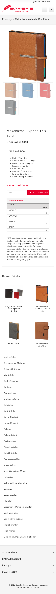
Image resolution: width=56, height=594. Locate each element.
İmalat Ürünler (11, 525)
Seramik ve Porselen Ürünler (18, 507)
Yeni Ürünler (10, 357)
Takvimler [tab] (8, 405)
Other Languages (43, 2)
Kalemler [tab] (8, 429)
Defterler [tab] (8, 387)
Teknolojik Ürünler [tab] (12, 369)
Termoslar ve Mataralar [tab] (15, 363)
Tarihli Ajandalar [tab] (11, 381)
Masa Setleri (10, 465)
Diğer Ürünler (10, 495)
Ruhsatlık (8, 477)
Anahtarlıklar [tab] (10, 393)
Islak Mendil (9, 531)
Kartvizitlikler (10, 441)
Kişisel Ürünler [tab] (11, 447)
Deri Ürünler (10, 411)
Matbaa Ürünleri (12, 399)
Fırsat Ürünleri (11, 423)
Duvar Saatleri (11, 417)
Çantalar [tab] (8, 489)
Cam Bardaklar (11, 513)
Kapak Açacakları (12, 459)
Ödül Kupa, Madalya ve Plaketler (20, 537)
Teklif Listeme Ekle (39, 192)
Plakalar (8, 501)
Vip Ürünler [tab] (9, 375)
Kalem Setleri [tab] (10, 435)
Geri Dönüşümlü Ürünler (15, 471)
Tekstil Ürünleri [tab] (11, 453)
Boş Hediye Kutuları (13, 519)
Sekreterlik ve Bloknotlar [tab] (16, 483)
